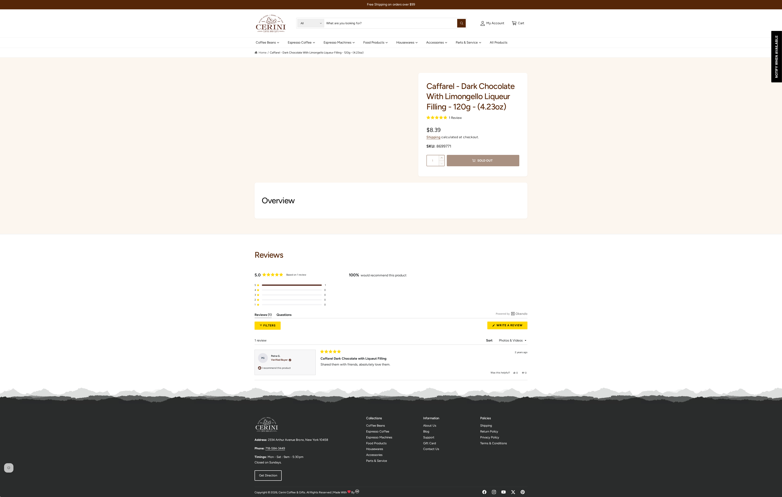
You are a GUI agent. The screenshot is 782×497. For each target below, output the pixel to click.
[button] (518, 23)
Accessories (435, 42)
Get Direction (268, 475)
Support (428, 437)
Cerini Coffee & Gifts (292, 492)
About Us (429, 425)
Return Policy (489, 431)
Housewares (405, 42)
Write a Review (510, 326)
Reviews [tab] (263, 315)
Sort (489, 340)
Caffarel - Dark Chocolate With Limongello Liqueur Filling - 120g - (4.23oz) (317, 52)
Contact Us (431, 449)
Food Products (373, 42)
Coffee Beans (266, 42)
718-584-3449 (275, 448)
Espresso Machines (337, 42)
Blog (426, 431)
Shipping (433, 137)
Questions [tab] (284, 315)
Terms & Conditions (493, 443)
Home (263, 52)
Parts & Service (467, 42)
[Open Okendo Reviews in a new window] (511, 314)
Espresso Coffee (300, 42)
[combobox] (396, 23)
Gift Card (429, 443)
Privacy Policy (489, 437)
